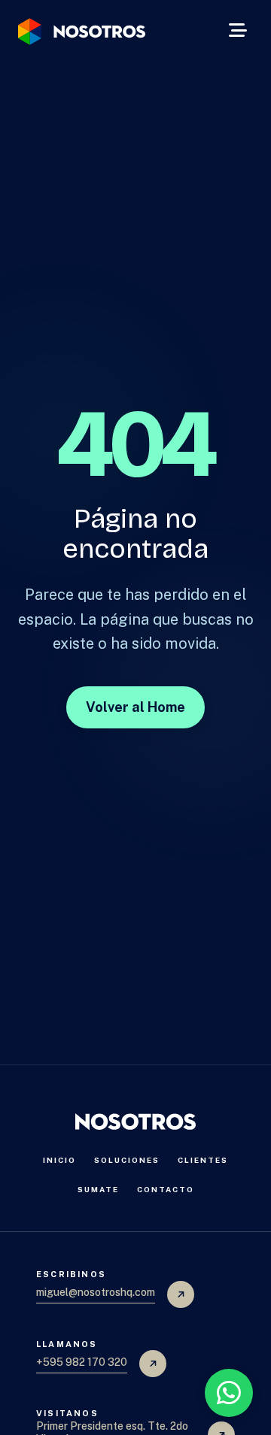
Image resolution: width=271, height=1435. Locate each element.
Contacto (165, 1189)
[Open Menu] (238, 31)
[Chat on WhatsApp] (229, 1393)
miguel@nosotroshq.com (95, 1292)
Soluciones (127, 1159)
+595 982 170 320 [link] (81, 1362)
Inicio (59, 1159)
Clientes (203, 1159)
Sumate (98, 1189)
